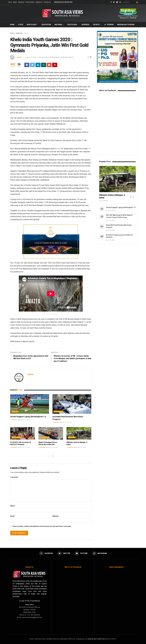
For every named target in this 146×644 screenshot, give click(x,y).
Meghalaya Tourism (125, 24)
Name (13, 506)
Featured (47, 57)
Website (55, 516)
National (58, 24)
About (15, 2)
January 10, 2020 (30, 57)
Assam (26, 33)
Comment (14, 477)
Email (13, 516)
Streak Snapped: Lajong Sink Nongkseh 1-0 (28, 417)
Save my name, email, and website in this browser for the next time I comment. (42, 526)
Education (46, 24)
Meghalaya (58, 411)
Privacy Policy (30, 2)
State (20, 24)
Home (10, 2)
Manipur (71, 437)
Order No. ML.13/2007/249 (96, 639)
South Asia (72, 24)
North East (32, 24)
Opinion (110, 24)
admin (19, 57)
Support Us (39, 2)
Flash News (56, 57)
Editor (14, 420)
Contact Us (47, 2)
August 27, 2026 (24, 420)
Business (85, 24)
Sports (96, 24)
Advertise (21, 2)
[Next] (53, 456)
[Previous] (49, 456)
